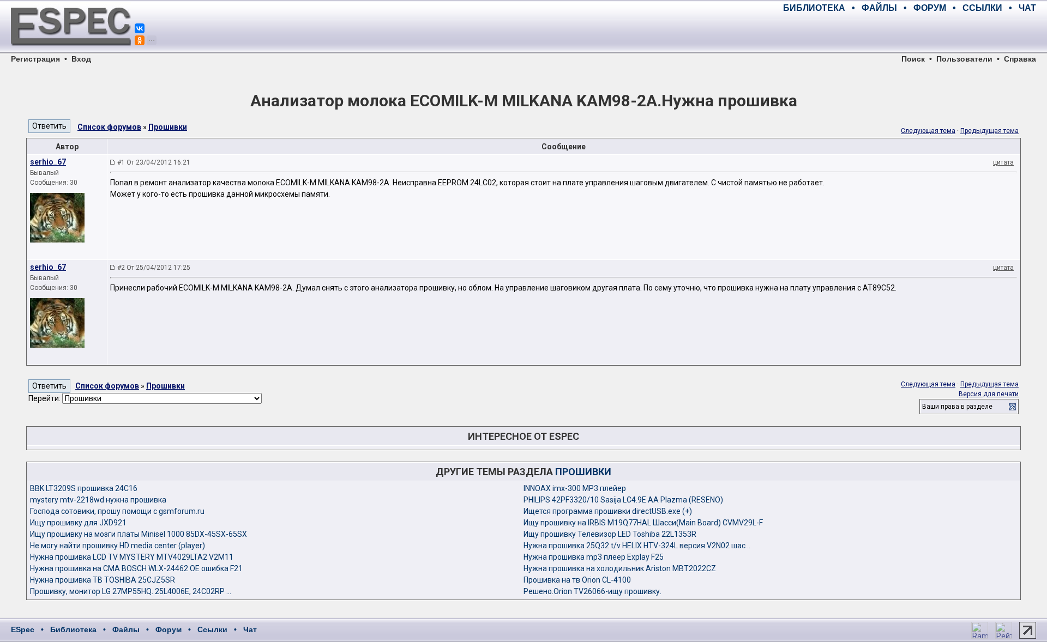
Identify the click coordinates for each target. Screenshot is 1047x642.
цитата (1003, 162)
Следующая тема (928, 131)
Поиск (913, 58)
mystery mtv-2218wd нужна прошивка (98, 499)
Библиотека (73, 629)
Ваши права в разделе (957, 406)
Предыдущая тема (989, 131)
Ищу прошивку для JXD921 (78, 522)
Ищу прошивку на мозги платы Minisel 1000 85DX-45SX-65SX (138, 534)
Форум (168, 629)
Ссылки (212, 629)
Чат (250, 629)
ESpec (22, 629)
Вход (81, 58)
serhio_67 (48, 162)
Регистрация (35, 58)
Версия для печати (989, 394)
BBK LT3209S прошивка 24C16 (83, 488)
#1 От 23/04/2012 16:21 (153, 162)
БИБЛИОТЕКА (814, 8)
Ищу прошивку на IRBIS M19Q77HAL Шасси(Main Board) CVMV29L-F (643, 522)
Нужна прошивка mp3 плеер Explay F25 (594, 557)
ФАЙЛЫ (879, 8)
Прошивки (167, 127)
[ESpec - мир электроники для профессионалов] (71, 51)
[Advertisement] (908, 32)
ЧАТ (1027, 8)
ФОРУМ (929, 8)
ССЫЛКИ (982, 8)
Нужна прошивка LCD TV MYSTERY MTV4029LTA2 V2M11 (131, 557)
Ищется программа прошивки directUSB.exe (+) (608, 511)
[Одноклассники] (140, 40)
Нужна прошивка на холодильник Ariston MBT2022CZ (620, 568)
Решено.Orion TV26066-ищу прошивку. (592, 591)
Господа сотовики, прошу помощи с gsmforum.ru (117, 511)
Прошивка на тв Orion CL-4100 (577, 580)
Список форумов (109, 127)
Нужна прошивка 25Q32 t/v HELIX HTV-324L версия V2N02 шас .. (637, 545)
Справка (1020, 58)
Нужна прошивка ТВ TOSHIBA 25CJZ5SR (102, 580)
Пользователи (964, 58)
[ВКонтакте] (140, 28)
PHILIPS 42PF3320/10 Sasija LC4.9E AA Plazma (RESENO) (623, 499)
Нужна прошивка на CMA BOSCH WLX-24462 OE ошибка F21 (136, 568)
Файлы (126, 629)
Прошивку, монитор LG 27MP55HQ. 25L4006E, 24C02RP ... (130, 591)
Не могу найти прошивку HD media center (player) (117, 545)
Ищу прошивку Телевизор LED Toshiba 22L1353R (610, 534)
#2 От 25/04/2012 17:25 (153, 267)
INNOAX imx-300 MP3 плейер (575, 488)
